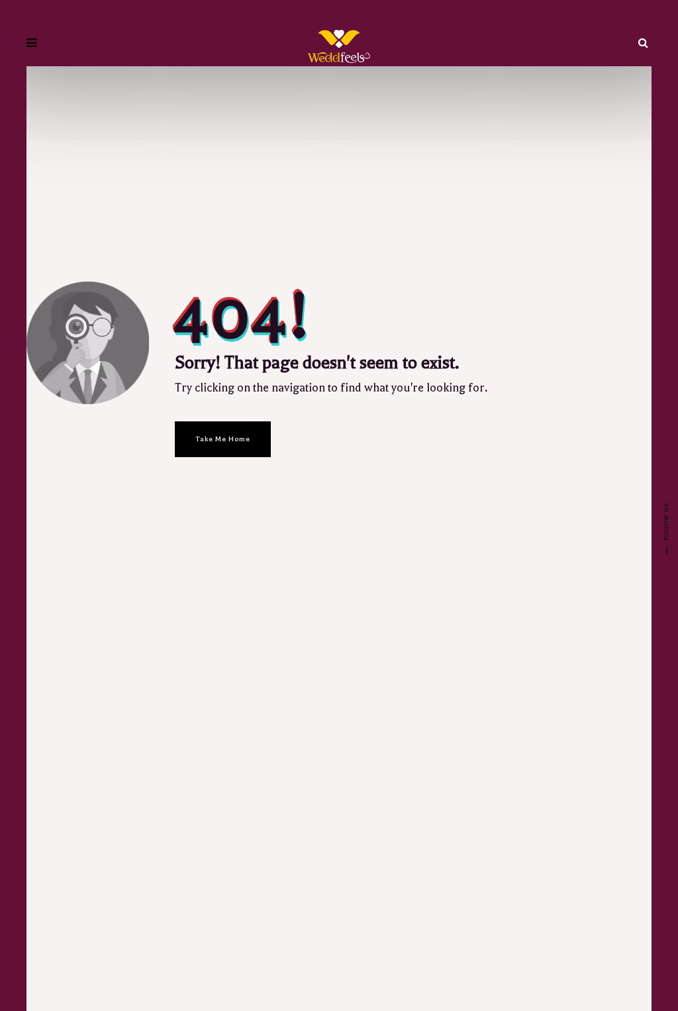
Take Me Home (222, 439)
